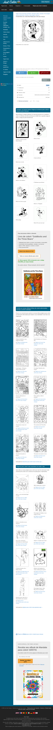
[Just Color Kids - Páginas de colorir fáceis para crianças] (26, 712)
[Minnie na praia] (22, 217)
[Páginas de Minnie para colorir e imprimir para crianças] (16, 634)
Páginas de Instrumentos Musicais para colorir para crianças (40, 400)
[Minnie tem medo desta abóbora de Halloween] (22, 178)
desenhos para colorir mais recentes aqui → (33, 461)
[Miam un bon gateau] (22, 160)
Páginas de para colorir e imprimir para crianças (30, 634)
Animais (5, 34)
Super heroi (6, 59)
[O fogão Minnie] (40, 156)
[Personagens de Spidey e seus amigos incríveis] (40, 511)
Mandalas (5, 29)
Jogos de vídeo (7, 72)
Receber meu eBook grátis (25, 661)
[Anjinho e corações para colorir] (40, 538)
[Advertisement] (33, 57)
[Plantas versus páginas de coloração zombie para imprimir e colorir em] (40, 566)
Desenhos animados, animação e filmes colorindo (32, 13)
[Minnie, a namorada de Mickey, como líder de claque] (40, 221)
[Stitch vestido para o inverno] (40, 483)
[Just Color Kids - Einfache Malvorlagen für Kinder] (31, 712)
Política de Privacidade (30, 709)
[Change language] (51, 2)
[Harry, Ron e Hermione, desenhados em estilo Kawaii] (22, 538)
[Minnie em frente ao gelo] (22, 199)
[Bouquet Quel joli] (40, 136)
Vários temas (6, 32)
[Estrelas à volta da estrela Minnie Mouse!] (22, 137)
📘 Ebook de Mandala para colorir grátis (7, 84)
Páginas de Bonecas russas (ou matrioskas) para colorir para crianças (22, 429)
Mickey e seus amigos (30, 15)
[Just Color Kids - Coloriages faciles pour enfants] (21, 712)
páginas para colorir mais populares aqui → (33, 607)
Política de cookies (21, 709)
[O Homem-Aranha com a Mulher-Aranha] (22, 566)
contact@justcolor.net (26, 725)
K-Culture (5, 69)
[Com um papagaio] (40, 201)
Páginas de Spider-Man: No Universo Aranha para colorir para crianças (22, 573)
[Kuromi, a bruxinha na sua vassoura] (22, 520)
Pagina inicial (4, 5)
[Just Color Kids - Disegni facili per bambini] (29, 712)
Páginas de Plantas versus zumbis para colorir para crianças (40, 573)
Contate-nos (42, 708)
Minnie (37, 15)
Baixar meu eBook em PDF (26, 251)
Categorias (17, 5)
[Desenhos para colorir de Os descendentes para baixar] (22, 595)
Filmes (4, 56)
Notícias (11, 5)
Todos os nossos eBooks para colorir (29, 256)
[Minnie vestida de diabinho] (40, 180)
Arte (4, 39)
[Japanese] (36, 712)
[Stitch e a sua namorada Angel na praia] (22, 492)
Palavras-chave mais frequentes (33, 708)
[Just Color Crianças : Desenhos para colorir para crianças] (12, 1)
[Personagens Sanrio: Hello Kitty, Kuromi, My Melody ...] (40, 586)
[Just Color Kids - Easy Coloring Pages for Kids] (17, 712)
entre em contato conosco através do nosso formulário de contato (27, 723)
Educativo (5, 37)
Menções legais (48, 708)
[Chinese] (34, 712)
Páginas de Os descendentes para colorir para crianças (22, 602)
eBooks (11, 9)
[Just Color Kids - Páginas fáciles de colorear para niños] (24, 712)
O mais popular (27, 5)
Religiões (5, 74)
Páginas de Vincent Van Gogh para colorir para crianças (39, 344)
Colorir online (4, 9)
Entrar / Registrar (45, 1)
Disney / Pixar (6, 46)
